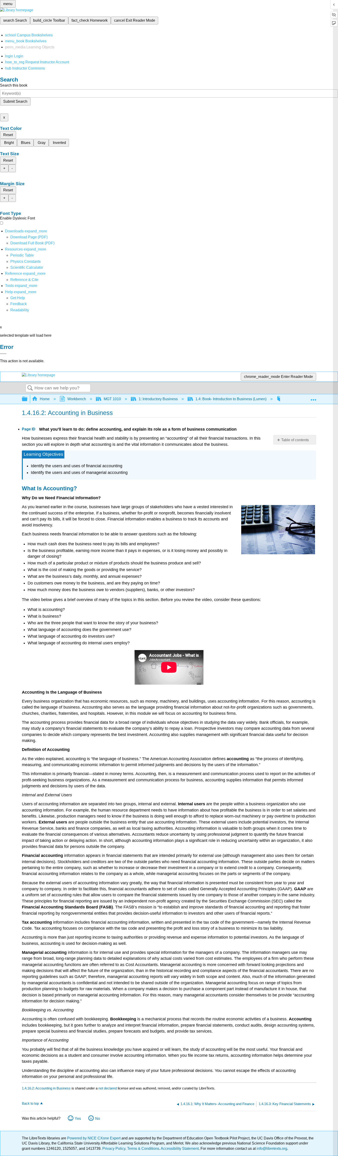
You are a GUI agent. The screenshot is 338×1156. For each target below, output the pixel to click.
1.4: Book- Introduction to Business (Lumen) (231, 399)
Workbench (76, 399)
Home (45, 399)
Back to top (30, 1103)
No (97, 1119)
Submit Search (15, 101)
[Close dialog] (3, 353)
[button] (18, 304)
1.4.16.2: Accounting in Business (46, 1088)
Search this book (13, 85)
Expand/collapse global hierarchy (27, 399)
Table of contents (295, 440)
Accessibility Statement (180, 1148)
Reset (8, 135)
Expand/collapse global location (313, 397)
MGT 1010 (112, 399)
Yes (78, 1119)
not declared (108, 1088)
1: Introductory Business (158, 399)
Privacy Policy (113, 1148)
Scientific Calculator (26, 267)
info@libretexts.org (271, 1148)
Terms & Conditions (143, 1148)
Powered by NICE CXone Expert (94, 1138)
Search (30, 388)
